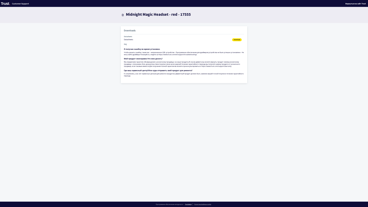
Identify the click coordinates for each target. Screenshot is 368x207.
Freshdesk (188, 204)
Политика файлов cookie (202, 204)
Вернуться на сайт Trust (355, 3)
